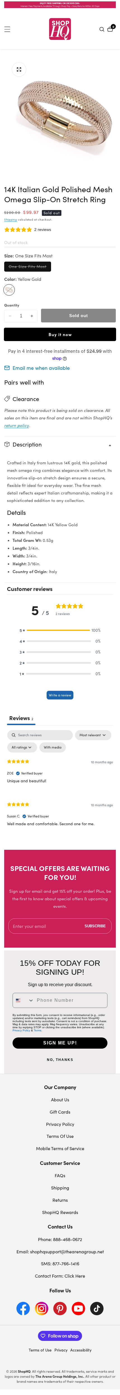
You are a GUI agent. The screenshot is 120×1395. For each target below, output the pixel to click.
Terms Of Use (60, 1136)
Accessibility (81, 1350)
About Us (60, 1099)
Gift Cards (60, 1112)
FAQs (60, 1175)
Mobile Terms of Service (60, 1148)
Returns (60, 1200)
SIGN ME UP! (60, 1043)
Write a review (60, 695)
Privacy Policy (21, 1030)
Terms (37, 1030)
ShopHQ (24, 1371)
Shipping (10, 219)
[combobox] (23, 1000)
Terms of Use (40, 1350)
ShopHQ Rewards (60, 1212)
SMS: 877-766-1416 (60, 1263)
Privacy (61, 1350)
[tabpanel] (60, 783)
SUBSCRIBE (95, 926)
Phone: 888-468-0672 (60, 1239)
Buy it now (60, 334)
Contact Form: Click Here (60, 1276)
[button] (60, 630)
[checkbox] (52, 747)
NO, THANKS (60, 1060)
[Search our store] (102, 29)
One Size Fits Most (30, 268)
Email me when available (41, 368)
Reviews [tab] (21, 717)
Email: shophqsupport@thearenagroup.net (60, 1251)
